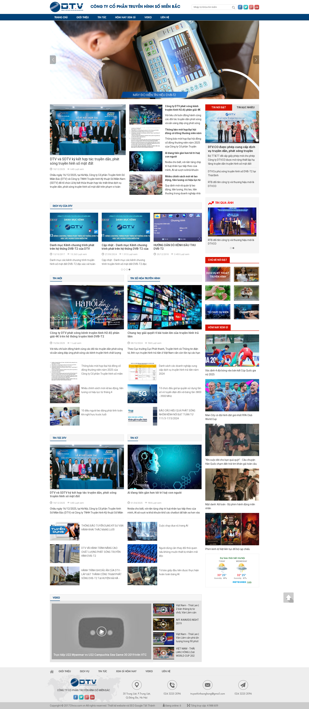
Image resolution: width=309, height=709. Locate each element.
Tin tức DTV (59, 437)
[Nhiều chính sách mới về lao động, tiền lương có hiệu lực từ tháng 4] (145, 185)
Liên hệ (165, 17)
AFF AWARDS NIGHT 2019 (187, 621)
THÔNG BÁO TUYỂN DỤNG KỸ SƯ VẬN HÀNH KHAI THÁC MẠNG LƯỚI (102, 527)
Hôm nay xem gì (125, 17)
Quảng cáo (246, 312)
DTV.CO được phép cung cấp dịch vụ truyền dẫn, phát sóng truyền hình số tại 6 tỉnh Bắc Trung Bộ (231, 149)
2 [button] (124, 269)
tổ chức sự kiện (218, 312)
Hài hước (246, 293)
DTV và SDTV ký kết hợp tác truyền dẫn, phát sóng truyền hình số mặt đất (84, 161)
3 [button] (127, 269)
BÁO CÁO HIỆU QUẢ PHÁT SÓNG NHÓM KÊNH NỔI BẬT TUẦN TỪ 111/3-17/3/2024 (177, 414)
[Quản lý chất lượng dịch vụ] (178, 227)
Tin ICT (134, 437)
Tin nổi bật (218, 107)
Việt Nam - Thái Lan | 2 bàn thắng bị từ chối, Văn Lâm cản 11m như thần (187, 609)
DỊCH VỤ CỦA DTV (62, 205)
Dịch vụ (84, 671)
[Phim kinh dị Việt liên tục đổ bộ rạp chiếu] (232, 529)
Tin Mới (57, 278)
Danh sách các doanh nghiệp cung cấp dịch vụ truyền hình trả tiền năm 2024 (179, 369)
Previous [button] (256, 59)
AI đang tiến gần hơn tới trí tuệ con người (182, 155)
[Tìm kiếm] (233, 7)
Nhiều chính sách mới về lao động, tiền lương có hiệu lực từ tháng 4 (183, 180)
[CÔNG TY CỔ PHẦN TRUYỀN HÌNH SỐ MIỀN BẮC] (66, 7)
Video (148, 17)
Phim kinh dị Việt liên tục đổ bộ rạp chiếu (227, 549)
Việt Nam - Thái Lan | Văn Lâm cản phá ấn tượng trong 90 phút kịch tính (187, 638)
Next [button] (53, 59)
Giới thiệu (83, 17)
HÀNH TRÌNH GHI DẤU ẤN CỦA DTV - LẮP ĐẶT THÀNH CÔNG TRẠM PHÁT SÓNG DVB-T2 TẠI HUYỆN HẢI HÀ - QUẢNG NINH (101, 574)
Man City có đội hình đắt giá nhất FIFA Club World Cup (228, 417)
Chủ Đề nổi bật (217, 259)
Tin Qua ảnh (224, 202)
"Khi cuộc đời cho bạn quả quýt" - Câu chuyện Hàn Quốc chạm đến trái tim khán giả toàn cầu (231, 461)
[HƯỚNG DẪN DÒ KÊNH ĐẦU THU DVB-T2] (126, 227)
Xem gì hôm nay (126, 671)
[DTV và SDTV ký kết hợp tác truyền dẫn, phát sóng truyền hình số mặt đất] (88, 129)
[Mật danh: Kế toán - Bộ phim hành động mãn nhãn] (232, 484)
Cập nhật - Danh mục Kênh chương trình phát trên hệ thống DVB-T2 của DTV (73, 248)
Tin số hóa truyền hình (145, 278)
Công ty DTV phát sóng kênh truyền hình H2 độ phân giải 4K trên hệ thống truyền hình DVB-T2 (84, 334)
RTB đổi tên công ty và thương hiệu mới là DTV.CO (231, 184)
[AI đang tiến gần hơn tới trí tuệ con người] (145, 161)
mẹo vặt (217, 293)
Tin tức (102, 17)
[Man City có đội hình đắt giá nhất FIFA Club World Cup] (232, 395)
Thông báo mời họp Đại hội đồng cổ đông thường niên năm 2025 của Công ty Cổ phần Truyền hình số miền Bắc (102, 370)
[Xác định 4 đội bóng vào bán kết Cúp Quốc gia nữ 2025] (232, 350)
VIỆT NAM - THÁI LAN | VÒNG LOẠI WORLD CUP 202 (185, 652)
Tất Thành (149, 705)
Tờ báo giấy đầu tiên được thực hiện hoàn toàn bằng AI (179, 572)
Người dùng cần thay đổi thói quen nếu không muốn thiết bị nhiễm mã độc (178, 552)
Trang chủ (61, 17)
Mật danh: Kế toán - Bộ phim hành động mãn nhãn (230, 506)
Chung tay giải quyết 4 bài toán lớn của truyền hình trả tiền (163, 334)
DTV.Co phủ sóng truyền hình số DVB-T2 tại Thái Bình (232, 173)
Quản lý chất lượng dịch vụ (171, 245)
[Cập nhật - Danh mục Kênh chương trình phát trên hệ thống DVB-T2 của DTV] (74, 227)
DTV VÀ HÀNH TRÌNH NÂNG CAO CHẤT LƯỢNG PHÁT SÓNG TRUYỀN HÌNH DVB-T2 (101, 552)
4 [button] (129, 269)
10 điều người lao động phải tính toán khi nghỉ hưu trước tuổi (101, 412)
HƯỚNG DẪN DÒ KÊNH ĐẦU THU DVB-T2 (123, 246)
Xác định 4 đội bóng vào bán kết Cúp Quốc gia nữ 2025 (230, 372)
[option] (154, 60)
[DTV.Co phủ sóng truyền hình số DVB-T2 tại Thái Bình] (232, 222)
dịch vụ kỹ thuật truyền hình (217, 275)
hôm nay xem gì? (246, 274)
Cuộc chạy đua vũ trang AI (173, 525)
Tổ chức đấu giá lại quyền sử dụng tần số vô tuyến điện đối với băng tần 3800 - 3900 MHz (180, 392)
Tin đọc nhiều (246, 107)
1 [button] (122, 269)
